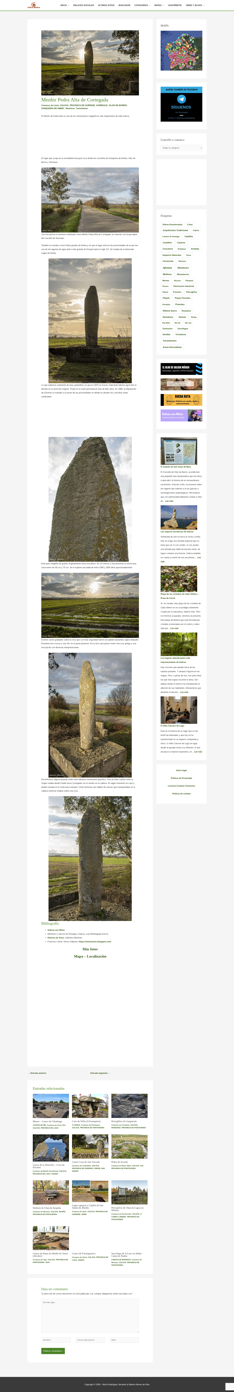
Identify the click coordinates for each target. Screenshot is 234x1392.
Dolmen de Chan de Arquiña (47, 1208)
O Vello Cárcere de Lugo (172, 726)
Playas (166, 298)
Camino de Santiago (171, 236)
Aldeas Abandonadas (172, 225)
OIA (141, 1166)
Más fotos (90, 949)
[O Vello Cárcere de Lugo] (179, 710)
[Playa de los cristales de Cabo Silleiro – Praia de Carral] (179, 579)
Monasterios (183, 274)
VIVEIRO (54, 1174)
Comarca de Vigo (40, 1260)
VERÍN (83, 1214)
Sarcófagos (182, 329)
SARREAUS (101, 105)
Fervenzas (168, 261)
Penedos (177, 292)
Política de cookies (181, 794)
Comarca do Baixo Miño (121, 1166)
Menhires (70, 108)
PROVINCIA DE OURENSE (82, 105)
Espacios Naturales (172, 255)
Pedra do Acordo (119, 1162)
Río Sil (177, 323)
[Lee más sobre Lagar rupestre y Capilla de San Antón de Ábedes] (90, 1191)
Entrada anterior (37, 1073)
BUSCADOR (124, 5)
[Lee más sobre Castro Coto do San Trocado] (90, 1146)
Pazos (165, 292)
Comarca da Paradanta (90, 1125)
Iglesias (167, 267)
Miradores (183, 267)
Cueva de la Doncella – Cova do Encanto (48, 1166)
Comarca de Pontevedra (121, 1214)
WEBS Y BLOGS (194, 5)
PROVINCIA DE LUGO (49, 1128)
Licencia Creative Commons (181, 786)
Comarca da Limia (50, 105)
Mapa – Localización (90, 956)
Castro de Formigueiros (83, 1253)
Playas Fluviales (182, 298)
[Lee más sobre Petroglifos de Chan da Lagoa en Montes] (129, 1192)
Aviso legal (181, 770)
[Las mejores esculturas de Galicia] (179, 517)
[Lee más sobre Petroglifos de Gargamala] (129, 1106)
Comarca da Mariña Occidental (45, 1171)
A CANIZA (76, 1125)
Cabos (196, 230)
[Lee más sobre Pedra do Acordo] (129, 1146)
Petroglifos (191, 292)
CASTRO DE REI (39, 1125)
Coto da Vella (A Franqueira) (86, 1121)
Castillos (167, 242)
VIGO (47, 1262)
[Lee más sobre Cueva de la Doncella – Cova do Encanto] (51, 1148)
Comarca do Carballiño (81, 1166)
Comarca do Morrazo (41, 1212)
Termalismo (180, 334)
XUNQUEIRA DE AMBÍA (52, 108)
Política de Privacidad (181, 778)
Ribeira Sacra (170, 311)
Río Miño (166, 323)
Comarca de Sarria (79, 1257)
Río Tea (188, 323)
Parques (189, 281)
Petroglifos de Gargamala (124, 1121)
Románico (168, 317)
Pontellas (166, 304)
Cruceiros (168, 249)
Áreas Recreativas (172, 347)
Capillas (189, 236)
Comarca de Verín (79, 1211)
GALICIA (64, 105)
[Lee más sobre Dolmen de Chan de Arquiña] (51, 1192)
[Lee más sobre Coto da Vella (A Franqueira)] (90, 1106)
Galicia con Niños (56, 930)
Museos (177, 281)
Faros (188, 255)
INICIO (63, 5)
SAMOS (81, 1260)
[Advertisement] (90, 138)
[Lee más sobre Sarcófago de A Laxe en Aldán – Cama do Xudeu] (129, 1238)
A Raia (190, 225)
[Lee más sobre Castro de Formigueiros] (90, 1238)
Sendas (166, 334)
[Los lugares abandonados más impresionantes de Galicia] (179, 644)
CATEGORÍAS (141, 5)
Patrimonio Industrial (183, 286)
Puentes (180, 304)
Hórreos (182, 261)
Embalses (182, 249)
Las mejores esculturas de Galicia (177, 532)
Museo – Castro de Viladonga (47, 1121)
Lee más (169, 501)
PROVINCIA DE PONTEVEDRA (92, 1128)
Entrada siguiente (100, 1073)
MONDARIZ (116, 1128)
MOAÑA (62, 1212)
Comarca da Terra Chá (56, 1125)
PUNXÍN (97, 1168)
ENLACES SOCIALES (83, 5)
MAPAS (158, 5)
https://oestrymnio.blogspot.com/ (95, 941)
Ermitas (195, 249)
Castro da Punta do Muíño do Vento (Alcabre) (50, 1254)
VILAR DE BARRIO (118, 105)
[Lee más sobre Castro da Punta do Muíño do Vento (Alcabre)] (51, 1238)
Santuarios (167, 328)
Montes (165, 280)
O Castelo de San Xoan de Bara (176, 467)
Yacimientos (82, 108)
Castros (181, 242)
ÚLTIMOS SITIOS (106, 5)
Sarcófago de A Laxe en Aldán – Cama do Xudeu (127, 1254)
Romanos (186, 311)
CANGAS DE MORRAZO (121, 1260)
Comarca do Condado (120, 1125)
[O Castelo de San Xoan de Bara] (179, 451)
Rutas (194, 317)
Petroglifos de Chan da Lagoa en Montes (127, 1209)
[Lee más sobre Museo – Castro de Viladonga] (51, 1106)
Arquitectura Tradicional (175, 230)
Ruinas (182, 317)
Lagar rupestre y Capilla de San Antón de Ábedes (87, 1206)
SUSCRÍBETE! (175, 5)
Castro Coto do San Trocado (86, 1162)
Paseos (165, 286)
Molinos (167, 274)
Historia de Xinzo (56, 938)
